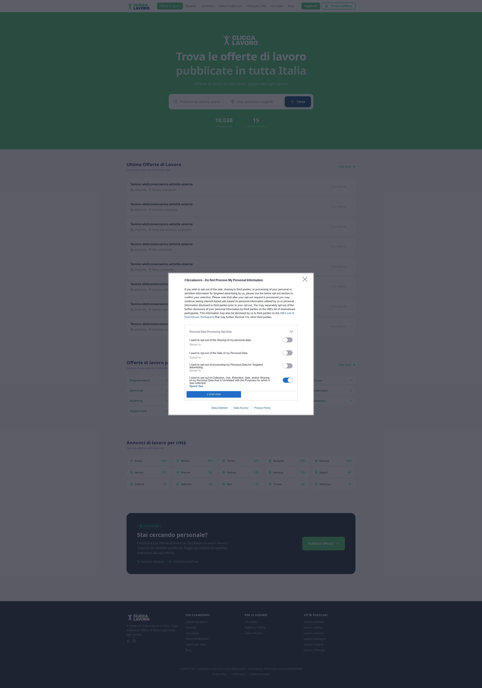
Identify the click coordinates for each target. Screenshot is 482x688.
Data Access (241, 407)
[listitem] (241, 332)
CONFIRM (214, 394)
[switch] (288, 339)
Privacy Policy (262, 407)
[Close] (306, 280)
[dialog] (241, 344)
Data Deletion (220, 407)
